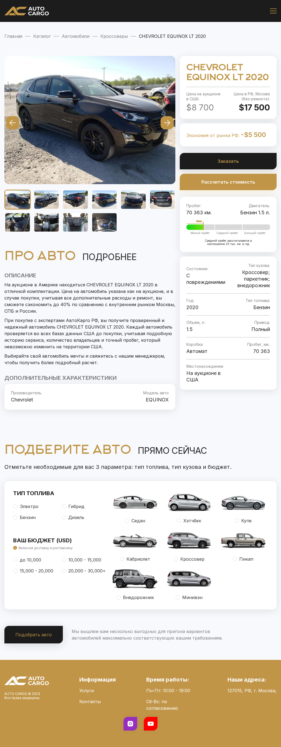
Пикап (246, 559)
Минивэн (192, 597)
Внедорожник (138, 597)
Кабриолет (138, 559)
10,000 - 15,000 (84, 560)
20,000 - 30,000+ (87, 571)
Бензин (28, 517)
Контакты (90, 701)
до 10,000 (30, 560)
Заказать (228, 161)
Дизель (76, 517)
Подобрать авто (33, 634)
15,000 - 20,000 (36, 571)
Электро (29, 506)
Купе (246, 520)
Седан (138, 520)
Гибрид (76, 506)
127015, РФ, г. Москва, (252, 690)
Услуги (86, 690)
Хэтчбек (192, 520)
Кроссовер (192, 559)
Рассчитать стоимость (228, 182)
